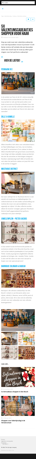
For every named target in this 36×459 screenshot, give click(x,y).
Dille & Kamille (8, 116)
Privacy (3, 439)
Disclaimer (3, 443)
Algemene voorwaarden (7, 441)
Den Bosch (5, 444)
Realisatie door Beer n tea (7, 450)
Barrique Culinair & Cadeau (13, 266)
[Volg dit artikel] (28, 19)
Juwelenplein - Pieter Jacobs (14, 218)
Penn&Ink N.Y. (7, 69)
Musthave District (9, 168)
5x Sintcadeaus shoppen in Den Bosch (14, 392)
